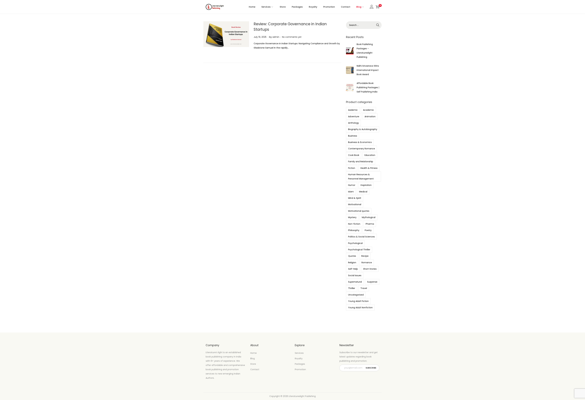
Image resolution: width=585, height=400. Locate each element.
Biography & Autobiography (362, 129)
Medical (363, 191)
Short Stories (370, 268)
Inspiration (366, 185)
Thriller (351, 288)
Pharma (370, 223)
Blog (252, 358)
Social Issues (354, 275)
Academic (368, 109)
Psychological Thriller (359, 249)
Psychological (355, 243)
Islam (351, 191)
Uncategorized (356, 294)
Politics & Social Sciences (361, 236)
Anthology (353, 122)
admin (275, 36)
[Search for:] (364, 25)
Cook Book (353, 155)
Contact (254, 369)
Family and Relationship (360, 161)
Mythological (368, 217)
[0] (377, 7)
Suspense (372, 281)
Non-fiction (354, 223)
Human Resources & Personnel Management (361, 176)
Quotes (352, 255)
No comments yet (291, 36)
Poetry (368, 230)
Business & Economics (360, 142)
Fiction (351, 168)
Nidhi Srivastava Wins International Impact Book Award (368, 70)
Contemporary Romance (361, 148)
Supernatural (355, 281)
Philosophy (353, 230)
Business (352, 135)
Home (253, 353)
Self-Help (353, 268)
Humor (351, 185)
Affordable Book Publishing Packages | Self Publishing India (368, 87)
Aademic (353, 109)
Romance (367, 262)
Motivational (354, 204)
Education (370, 155)
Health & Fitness (369, 168)
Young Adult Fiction (358, 301)
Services (299, 353)
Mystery (352, 217)
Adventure (353, 116)
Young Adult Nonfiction (360, 307)
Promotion (300, 369)
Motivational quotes (358, 210)
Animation (370, 116)
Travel (363, 288)
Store (253, 363)
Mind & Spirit (354, 198)
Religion (352, 262)
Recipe (365, 255)
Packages (300, 363)
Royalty (299, 358)
